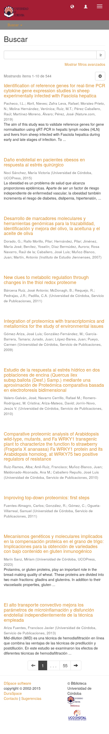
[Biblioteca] (75, 701)
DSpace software (17, 683)
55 (65, 665)
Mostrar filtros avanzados (85, 64)
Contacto (11, 698)
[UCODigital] (77, 714)
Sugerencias (31, 698)
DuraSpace (13, 693)
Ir (101, 54)
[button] (72, 6)
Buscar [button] (14, 24)
